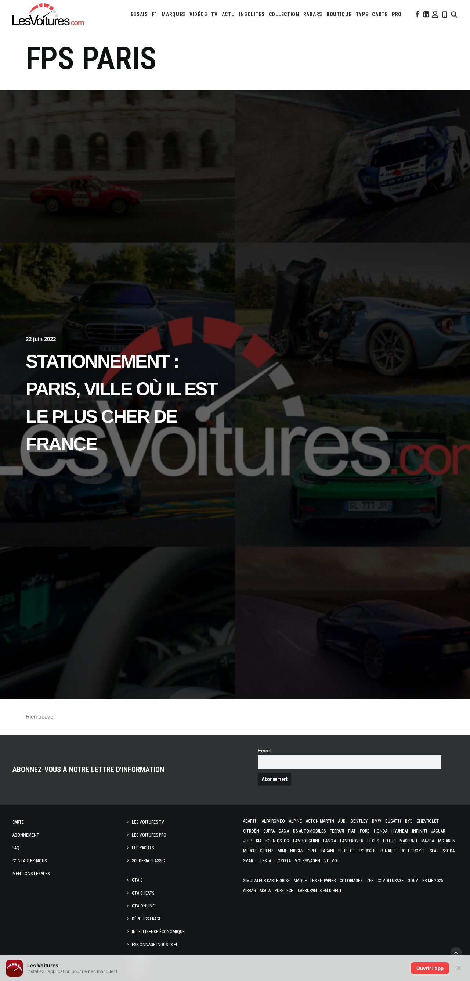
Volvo (330, 860)
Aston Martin (320, 821)
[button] (417, 14)
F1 (155, 14)
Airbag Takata (257, 890)
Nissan (297, 850)
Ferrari (337, 831)
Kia (258, 841)
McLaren (446, 841)
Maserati (408, 841)
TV (214, 14)
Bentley (359, 821)
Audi (342, 821)
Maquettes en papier (315, 880)
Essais (139, 14)
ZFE (369, 880)
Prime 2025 (432, 880)
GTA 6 (137, 880)
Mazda (427, 841)
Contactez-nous (29, 860)
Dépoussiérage (146, 918)
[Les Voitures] (48, 14)
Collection (284, 14)
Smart (249, 860)
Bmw (376, 821)
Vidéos (198, 14)
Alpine (295, 821)
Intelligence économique (158, 931)
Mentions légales (31, 873)
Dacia (284, 831)
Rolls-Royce (413, 850)
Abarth (250, 821)
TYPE (362, 14)
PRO (397, 14)
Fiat (352, 831)
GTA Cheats (143, 893)
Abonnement (25, 835)
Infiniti (419, 831)
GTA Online (143, 906)
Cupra (269, 831)
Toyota (283, 860)
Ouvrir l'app (430, 968)
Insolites (251, 14)
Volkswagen (307, 860)
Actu (228, 14)
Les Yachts (143, 848)
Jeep (247, 841)
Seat (434, 850)
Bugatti (393, 821)
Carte (18, 822)
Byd (409, 821)
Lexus (373, 841)
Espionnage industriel (155, 944)
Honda (380, 831)
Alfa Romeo (273, 821)
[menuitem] (139, 14)
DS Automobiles (309, 831)
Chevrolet (428, 821)
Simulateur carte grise (266, 880)
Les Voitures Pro (149, 835)
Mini (282, 850)
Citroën (251, 831)
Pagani (327, 850)
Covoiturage (390, 880)
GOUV (413, 880)
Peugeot (346, 850)
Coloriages (351, 880)
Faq (15, 848)
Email (264, 750)
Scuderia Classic (148, 860)
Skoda (448, 850)
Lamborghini (306, 841)
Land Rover (351, 841)
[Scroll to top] (456, 952)
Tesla (265, 860)
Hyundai (399, 831)
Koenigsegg (277, 841)
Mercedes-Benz (258, 850)
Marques (173, 14)
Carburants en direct (320, 890)
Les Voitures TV (148, 822)
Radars (312, 14)
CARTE (380, 14)
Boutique (339, 14)
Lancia (329, 841)
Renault (388, 850)
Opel (312, 850)
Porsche (367, 850)
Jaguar (438, 831)
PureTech (284, 890)
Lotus (389, 841)
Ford (365, 831)
